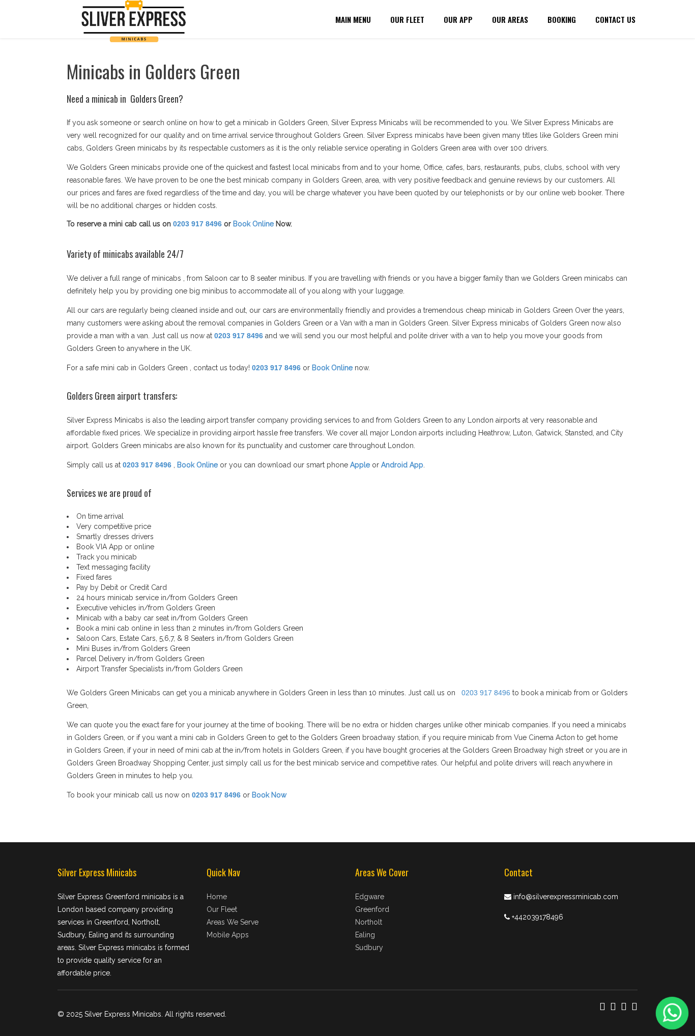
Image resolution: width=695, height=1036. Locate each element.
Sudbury (369, 947)
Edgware (369, 897)
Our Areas (510, 19)
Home (217, 897)
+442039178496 (537, 917)
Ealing (365, 935)
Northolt (368, 922)
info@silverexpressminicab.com (565, 897)
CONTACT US (615, 19)
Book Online (253, 224)
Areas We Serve (232, 922)
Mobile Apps (228, 935)
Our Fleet (407, 19)
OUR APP (458, 19)
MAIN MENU (353, 19)
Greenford (372, 909)
